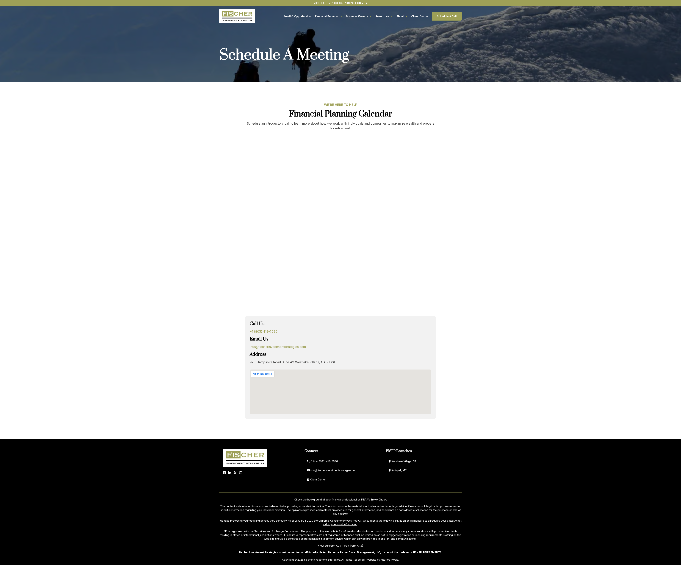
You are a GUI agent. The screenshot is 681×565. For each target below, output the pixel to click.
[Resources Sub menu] (392, 16)
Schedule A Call (447, 16)
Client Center (419, 16)
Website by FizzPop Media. (382, 559)
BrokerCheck (378, 499)
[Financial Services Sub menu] (341, 16)
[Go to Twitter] (235, 472)
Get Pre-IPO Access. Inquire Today (338, 2)
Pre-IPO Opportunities (298, 16)
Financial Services (327, 16)
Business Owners (357, 16)
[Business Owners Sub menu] (370, 16)
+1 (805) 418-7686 (263, 331)
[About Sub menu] (406, 16)
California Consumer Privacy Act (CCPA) (342, 520)
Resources (382, 16)
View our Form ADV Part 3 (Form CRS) (340, 545)
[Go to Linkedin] (229, 472)
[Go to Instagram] (240, 472)
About (400, 16)
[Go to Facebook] (224, 472)
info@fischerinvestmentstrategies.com (278, 347)
